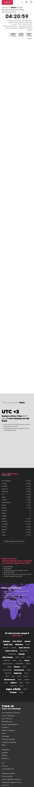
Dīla (23, 657)
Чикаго (4, 483)
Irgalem (28, 663)
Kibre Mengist (7, 670)
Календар (5, 736)
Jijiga (9, 667)
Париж (13, 35)
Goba (20, 660)
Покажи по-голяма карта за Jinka (15, 601)
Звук (3, 745)
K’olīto (29, 670)
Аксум (25, 689)
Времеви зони (7, 721)
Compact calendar (8, 739)
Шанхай (4, 529)
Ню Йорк (5, 486)
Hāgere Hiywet (8, 663)
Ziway (6, 683)
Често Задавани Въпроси (11, 779)
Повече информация (10, 26)
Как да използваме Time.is (11, 782)
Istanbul (4, 510)
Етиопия (17, 635)
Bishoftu (19, 645)
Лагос (4, 497)
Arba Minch (17, 641)
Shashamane (9, 680)
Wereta (27, 679)
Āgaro (21, 682)
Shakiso (25, 676)
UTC (3, 494)
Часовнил (5, 727)
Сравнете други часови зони (14, 541)
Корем (21, 692)
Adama (6, 641)
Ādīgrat (14, 683)
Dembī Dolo (12, 654)
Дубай (4, 518)
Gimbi (14, 660)
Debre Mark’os (11, 651)
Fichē (29, 657)
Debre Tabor (24, 651)
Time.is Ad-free (7, 776)
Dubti (17, 657)
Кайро (4, 513)
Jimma (17, 667)
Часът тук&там (8, 716)
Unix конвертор (8, 769)
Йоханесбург (6, 502)
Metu (7, 676)
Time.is (7, 2)
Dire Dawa (8, 657)
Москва (4, 516)
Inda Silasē (19, 664)
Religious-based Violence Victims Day (20, 22)
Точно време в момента (11, 713)
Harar (27, 660)
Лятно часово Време (10, 724)
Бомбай (4, 521)
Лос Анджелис (6, 481)
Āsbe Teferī (13, 686)
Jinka (24, 667)
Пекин (21, 35)
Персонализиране (8, 773)
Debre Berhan (24, 648)
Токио (29, 35)
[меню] (31, 2)
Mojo (12, 676)
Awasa (27, 641)
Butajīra (6, 647)
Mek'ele (18, 673)
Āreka (27, 682)
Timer (4, 733)
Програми (5, 750)
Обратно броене (8, 730)
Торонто (5, 489)
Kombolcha (19, 670)
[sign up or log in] (27, 2)
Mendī (26, 673)
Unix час (5, 766)
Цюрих (4, 508)
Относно (5, 785)
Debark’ (13, 647)
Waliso (20, 679)
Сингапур (5, 524)
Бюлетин (5, 758)
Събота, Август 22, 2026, (20, 20)
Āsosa (21, 686)
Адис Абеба (13, 689)
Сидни (4, 535)
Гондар (13, 692)
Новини (5, 755)
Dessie (22, 654)
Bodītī (27, 644)
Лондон (4, 499)
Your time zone (7, 719)
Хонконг (4, 527)
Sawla (19, 676)
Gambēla (7, 660)
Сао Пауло (5, 491)
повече (30, 38)
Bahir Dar (8, 644)
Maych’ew (8, 673)
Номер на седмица (9, 742)
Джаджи (5, 752)
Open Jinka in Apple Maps (12, 607)
